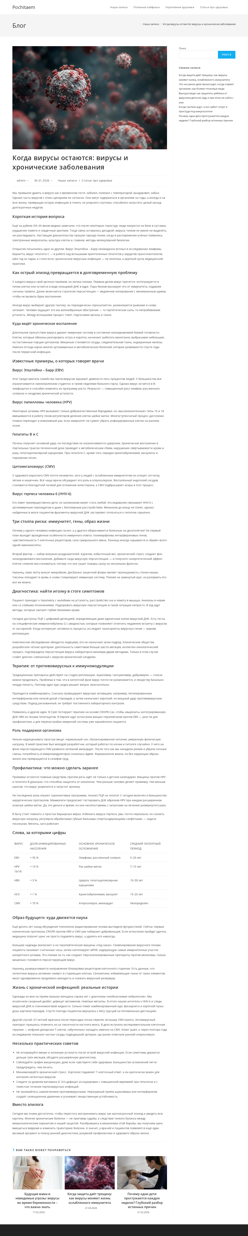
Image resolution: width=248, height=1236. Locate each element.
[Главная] (138, 24)
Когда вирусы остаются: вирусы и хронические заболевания (199, 24)
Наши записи (67, 180)
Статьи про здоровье (97, 180)
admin (21, 180)
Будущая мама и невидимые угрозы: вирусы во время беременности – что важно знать (37, 1200)
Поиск (182, 48)
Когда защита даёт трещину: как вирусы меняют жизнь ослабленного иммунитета (89, 1198)
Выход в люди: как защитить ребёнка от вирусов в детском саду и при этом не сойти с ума (206, 98)
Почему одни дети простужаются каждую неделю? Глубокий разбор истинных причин (142, 1200)
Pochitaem (23, 7)
